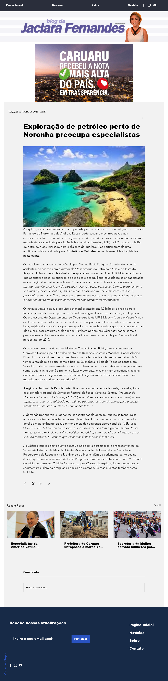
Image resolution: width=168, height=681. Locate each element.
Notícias (136, 632)
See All (157, 505)
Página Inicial (141, 625)
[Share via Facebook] (24, 483)
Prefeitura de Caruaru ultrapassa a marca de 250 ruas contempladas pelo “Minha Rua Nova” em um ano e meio (83, 545)
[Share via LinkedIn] (40, 483)
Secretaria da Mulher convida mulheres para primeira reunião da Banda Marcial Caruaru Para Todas (135, 545)
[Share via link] (49, 483)
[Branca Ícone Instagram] (15, 665)
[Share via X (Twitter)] (32, 483)
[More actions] (143, 117)
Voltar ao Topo (5, 664)
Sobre (134, 640)
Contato (136, 648)
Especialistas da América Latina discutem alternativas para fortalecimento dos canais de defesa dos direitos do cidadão (30, 545)
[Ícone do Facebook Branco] (10, 665)
